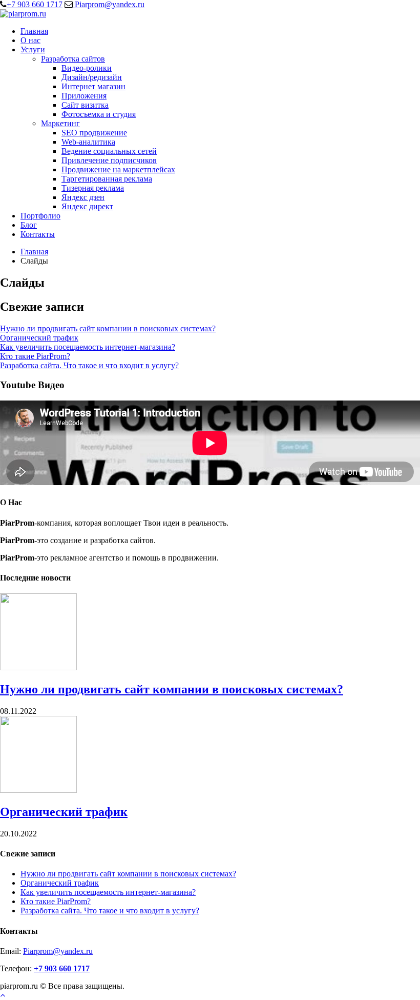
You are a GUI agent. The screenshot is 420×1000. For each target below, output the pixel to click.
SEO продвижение (94, 132)
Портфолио (40, 215)
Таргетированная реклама (106, 178)
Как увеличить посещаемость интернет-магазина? (87, 347)
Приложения (84, 95)
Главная (34, 31)
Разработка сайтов (73, 58)
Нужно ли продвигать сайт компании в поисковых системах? (108, 328)
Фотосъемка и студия (98, 114)
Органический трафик (39, 337)
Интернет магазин (93, 86)
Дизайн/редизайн (91, 77)
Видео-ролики (86, 68)
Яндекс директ (87, 206)
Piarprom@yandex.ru (108, 4)
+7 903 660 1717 (34, 4)
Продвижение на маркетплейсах (118, 169)
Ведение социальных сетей (109, 151)
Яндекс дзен (82, 197)
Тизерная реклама (92, 188)
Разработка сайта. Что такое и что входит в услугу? (89, 365)
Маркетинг (60, 123)
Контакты (37, 234)
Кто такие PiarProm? (35, 356)
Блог (28, 225)
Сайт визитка (85, 105)
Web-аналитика (88, 141)
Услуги (32, 49)
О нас (30, 40)
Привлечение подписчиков (109, 160)
